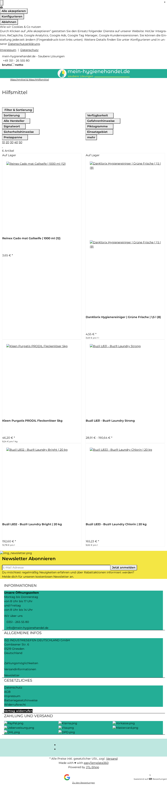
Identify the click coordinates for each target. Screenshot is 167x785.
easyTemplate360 (96, 763)
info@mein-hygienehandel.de (26, 628)
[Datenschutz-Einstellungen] (1, 2)
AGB (7, 692)
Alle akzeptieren (14, 11)
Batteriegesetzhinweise (20, 700)
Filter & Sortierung (18, 110)
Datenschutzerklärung (24, 44)
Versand (112, 758)
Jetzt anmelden (123, 567)
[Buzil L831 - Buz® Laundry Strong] (125, 379)
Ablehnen (9, 22)
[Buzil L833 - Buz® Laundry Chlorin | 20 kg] (125, 482)
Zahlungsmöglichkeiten (21, 663)
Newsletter (12, 675)
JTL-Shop (92, 767)
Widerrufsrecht (15, 704)
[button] (2, 146)
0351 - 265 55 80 (16, 622)
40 (16, 142)
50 (20, 142)
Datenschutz (29, 50)
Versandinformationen (20, 669)
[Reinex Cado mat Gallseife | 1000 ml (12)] (41, 196)
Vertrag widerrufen (18, 711)
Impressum (8, 50)
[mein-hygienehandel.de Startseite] (94, 73)
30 (11, 142)
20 (7, 142)
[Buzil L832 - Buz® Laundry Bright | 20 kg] (41, 482)
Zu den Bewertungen (83, 782)
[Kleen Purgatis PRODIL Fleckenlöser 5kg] (41, 379)
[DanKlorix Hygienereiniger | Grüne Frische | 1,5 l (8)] (125, 236)
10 (3, 142)
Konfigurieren (12, 16)
